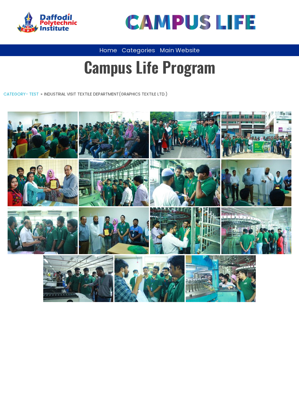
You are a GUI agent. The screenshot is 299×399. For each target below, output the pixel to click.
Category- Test (21, 94)
